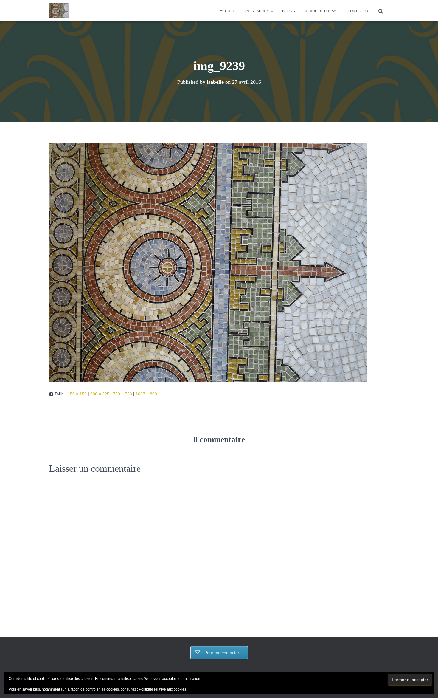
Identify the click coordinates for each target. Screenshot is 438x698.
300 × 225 (99, 393)
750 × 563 (122, 393)
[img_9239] (208, 262)
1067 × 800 (146, 393)
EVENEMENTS (257, 11)
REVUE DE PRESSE (322, 11)
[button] (271, 11)
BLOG (287, 11)
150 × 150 (77, 393)
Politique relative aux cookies (162, 689)
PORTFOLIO (358, 11)
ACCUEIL (228, 11)
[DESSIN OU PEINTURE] (59, 10)
